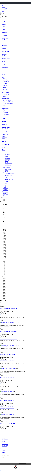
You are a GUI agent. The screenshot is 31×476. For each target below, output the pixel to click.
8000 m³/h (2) (4, 254)
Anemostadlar (5, 109)
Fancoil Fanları (4, 68)
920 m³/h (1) (4, 256)
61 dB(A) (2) (4, 287)
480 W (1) (4, 218)
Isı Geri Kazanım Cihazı (5, 51)
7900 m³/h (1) (4, 253)
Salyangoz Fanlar (4, 45)
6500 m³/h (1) (4, 250)
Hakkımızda (3, 438)
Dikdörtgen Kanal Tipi (5, 36)
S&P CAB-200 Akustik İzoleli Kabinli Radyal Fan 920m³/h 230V (8, 316)
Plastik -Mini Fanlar (5, 21)
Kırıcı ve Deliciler (4, 141)
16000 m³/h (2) (4, 233)
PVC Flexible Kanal (5, 95)
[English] (15, 1)
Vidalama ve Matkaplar (5, 144)
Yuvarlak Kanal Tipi (5, 80)
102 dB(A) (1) (4, 277)
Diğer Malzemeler (5, 115)
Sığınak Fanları (4, 54)
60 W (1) (4, 220)
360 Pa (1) (4, 264)
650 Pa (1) (4, 268)
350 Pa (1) (4, 263)
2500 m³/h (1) (4, 238)
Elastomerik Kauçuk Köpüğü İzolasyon (8, 101)
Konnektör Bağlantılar (6, 114)
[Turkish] (16, 1)
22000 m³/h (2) (4, 236)
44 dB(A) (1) (4, 280)
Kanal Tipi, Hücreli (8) (5, 204)
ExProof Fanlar (4, 71)
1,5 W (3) (4, 208)
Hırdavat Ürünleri (4, 121)
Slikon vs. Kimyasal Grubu (6, 127)
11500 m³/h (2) (4, 229)
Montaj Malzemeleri (5, 104)
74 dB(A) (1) (4, 295)
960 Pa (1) (4, 274)
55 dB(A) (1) (4, 284)
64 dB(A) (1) (4, 289)
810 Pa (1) (4, 271)
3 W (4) (3, 214)
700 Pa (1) (4, 269)
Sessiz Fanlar (4, 24)
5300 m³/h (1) (4, 247)
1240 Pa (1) (4, 261)
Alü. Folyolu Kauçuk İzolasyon (7, 102)
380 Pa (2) (4, 265)
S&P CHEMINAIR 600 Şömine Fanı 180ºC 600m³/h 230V (7, 362)
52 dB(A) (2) (4, 283)
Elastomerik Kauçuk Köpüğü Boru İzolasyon (8, 100)
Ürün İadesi (3, 452)
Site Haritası (3, 441)
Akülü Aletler (4, 138)
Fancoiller (4, 113)
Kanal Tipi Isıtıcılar (5, 112)
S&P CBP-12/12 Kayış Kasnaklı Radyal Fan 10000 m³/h (7, 423)
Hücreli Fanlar (4, 42)
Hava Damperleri (5, 110)
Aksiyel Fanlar (4, 28)
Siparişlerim (3, 450)
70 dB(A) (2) (4, 293)
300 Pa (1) (4, 262)
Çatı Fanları (4, 48)
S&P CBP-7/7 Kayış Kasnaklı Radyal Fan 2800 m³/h (7, 377)
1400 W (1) (4, 211)
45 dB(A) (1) (4, 281)
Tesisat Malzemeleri (5, 130)
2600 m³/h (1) (4, 239)
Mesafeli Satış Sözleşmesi (5, 444)
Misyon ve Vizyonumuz (5, 439)
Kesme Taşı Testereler (5, 124)
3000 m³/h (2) (4, 241)
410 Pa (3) (4, 266)
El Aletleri (3, 118)
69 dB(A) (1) (4, 292)
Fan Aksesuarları (5, 26)
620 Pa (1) (4, 267)
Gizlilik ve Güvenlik (4, 446)
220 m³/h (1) (4, 235)
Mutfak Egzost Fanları (5, 39)
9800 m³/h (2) (4, 257)
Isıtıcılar (4, 111)
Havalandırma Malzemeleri (6, 106)
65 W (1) (4, 221)
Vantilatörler (4, 87)
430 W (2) (4, 217)
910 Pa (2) (4, 273)
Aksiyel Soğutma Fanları (6, 65)
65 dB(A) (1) (4, 290)
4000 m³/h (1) (4, 244)
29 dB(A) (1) (4, 278)
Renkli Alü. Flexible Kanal (6, 93)
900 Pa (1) (4, 272)
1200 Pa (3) (4, 260)
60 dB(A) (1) (4, 286)
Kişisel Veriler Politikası (5, 445)
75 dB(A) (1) (4, 296)
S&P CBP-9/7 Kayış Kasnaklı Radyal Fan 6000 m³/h (7, 385)
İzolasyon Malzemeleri (5, 98)
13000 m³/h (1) (4, 232)
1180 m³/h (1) (4, 230)
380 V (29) (4, 226)
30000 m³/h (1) (4, 242)
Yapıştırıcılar (4, 105)
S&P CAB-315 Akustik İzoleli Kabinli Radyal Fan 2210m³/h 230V (8, 331)
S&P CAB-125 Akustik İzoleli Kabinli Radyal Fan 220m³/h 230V (8, 308)
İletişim (3, 449)
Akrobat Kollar (5, 96)
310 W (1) (4, 215)
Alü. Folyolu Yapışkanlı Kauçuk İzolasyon (8, 103)
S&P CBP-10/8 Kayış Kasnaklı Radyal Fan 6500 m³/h (7, 400)
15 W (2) (4, 212)
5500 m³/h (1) (4, 248)
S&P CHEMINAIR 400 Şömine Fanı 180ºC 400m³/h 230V (7, 354)
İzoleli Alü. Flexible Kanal (6, 94)
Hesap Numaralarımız (4, 440)
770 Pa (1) (4, 270)
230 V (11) (4, 225)
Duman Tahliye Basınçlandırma (7, 57)
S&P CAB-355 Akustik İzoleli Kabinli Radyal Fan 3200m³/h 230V (8, 339)
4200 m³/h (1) (4, 245)
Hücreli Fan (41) (5, 203)
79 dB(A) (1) (4, 298)
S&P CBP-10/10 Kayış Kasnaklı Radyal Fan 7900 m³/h (7, 408)
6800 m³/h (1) (4, 251)
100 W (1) (4, 209)
